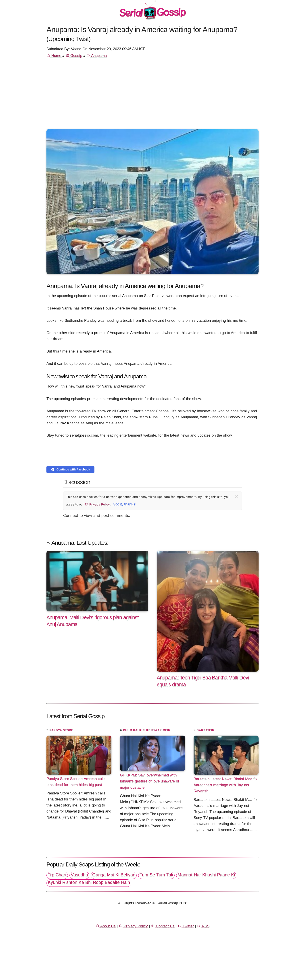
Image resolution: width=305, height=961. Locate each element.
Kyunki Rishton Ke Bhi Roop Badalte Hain (89, 882)
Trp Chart (57, 874)
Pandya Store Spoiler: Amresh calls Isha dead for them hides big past (76, 782)
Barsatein (205, 730)
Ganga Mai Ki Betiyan (113, 874)
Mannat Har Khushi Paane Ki (206, 874)
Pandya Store (61, 730)
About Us (107, 926)
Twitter (188, 926)
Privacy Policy (99, 504)
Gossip (75, 56)
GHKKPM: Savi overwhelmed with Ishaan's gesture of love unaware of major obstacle (149, 781)
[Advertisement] (152, 95)
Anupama (98, 56)
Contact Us (165, 926)
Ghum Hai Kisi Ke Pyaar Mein (146, 730)
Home (56, 56)
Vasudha (79, 874)
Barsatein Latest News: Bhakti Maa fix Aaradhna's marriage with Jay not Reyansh (225, 785)
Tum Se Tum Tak (156, 874)
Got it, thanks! (124, 504)
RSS (205, 926)
